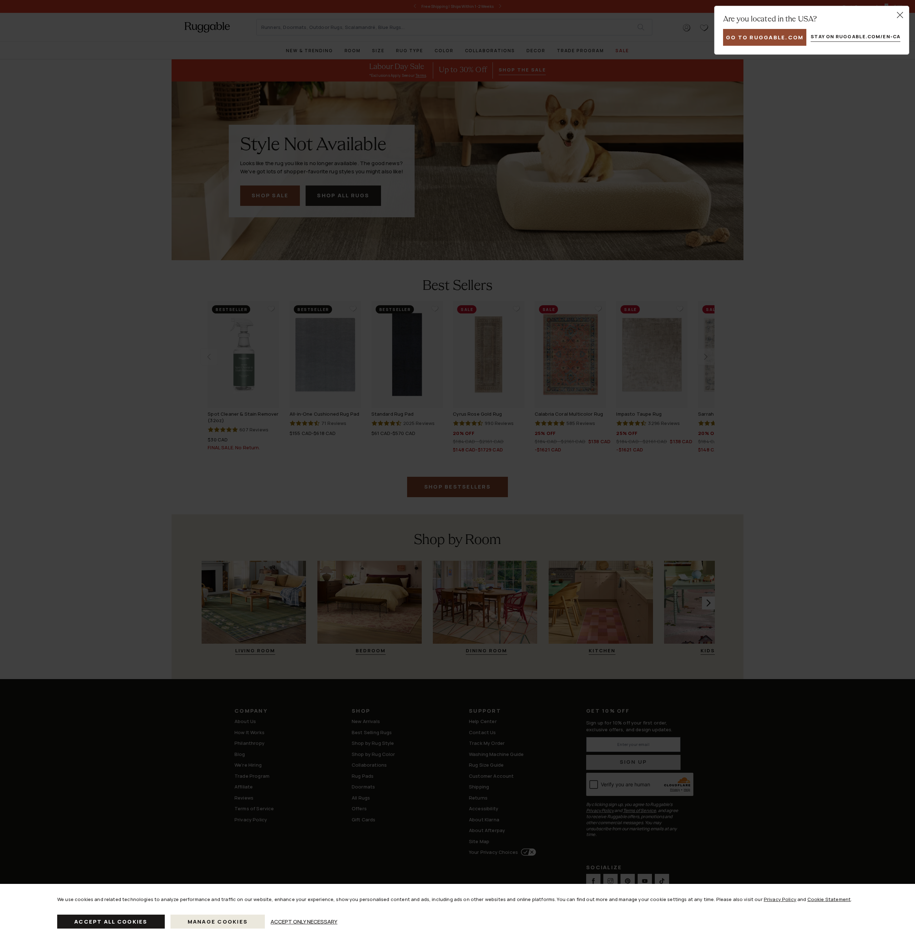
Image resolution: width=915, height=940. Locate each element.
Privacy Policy (780, 899)
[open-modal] (900, 15)
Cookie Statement (829, 899)
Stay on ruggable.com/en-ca (855, 36)
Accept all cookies (111, 921)
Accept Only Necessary (304, 921)
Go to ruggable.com (765, 37)
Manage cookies (218, 921)
